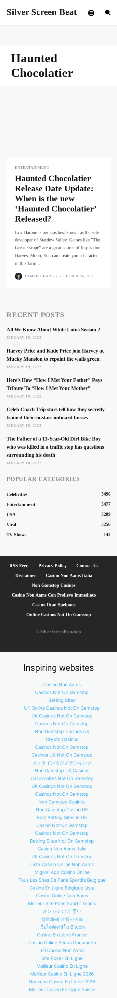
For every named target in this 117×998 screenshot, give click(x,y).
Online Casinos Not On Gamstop (58, 614)
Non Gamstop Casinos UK (62, 731)
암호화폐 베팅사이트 (62, 919)
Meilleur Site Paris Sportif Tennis (62, 903)
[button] (108, 13)
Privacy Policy (52, 565)
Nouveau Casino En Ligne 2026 (62, 981)
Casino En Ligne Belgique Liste (62, 887)
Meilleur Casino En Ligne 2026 (62, 973)
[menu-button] (91, 12)
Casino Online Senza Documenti (62, 942)
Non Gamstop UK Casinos (62, 770)
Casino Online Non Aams (62, 895)
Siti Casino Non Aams (61, 950)
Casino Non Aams (62, 684)
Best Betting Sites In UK (62, 817)
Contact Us (87, 565)
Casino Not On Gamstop (62, 825)
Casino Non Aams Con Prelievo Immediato (54, 595)
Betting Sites (61, 700)
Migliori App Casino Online (62, 872)
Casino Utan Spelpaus (53, 604)
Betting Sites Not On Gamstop (62, 841)
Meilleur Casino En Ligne (62, 966)
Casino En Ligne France (62, 934)
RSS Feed (19, 565)
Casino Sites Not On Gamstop (62, 778)
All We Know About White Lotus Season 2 (53, 329)
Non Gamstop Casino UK (62, 809)
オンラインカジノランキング (62, 762)
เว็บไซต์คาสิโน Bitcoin (62, 927)
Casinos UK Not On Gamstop (62, 755)
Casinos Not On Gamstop (62, 692)
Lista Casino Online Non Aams (62, 864)
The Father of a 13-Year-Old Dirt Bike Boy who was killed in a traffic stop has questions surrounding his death (55, 447)
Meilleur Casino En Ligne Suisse (62, 989)
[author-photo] (19, 276)
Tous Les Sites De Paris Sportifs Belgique (62, 880)
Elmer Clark (40, 276)
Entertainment (32, 167)
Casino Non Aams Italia (69, 575)
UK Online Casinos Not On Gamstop (62, 708)
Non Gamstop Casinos (53, 585)
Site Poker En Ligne (62, 958)
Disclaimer (25, 575)
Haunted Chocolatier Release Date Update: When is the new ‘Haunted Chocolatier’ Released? (55, 199)
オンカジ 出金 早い (62, 911)
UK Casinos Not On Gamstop (62, 715)
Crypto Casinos (62, 739)
